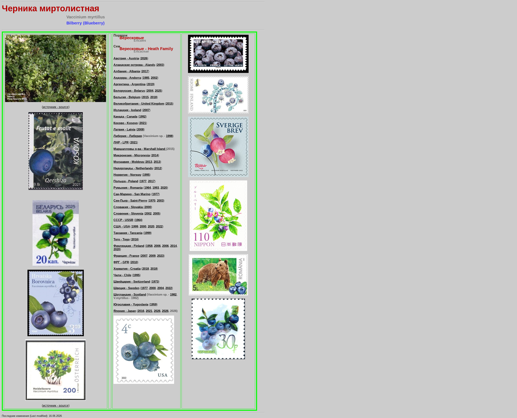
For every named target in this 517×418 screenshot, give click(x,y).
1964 (147, 187)
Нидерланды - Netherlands (133, 168)
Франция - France (126, 255)
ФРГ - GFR (121, 262)
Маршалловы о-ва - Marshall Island (139, 149)
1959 (153, 304)
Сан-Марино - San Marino (131, 194)
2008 (140, 129)
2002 (154, 77)
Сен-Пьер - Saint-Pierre (130, 200)
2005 (156, 213)
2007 (146, 110)
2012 (158, 168)
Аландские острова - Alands (134, 64)
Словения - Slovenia (128, 213)
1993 (155, 187)
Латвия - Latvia (124, 129)
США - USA (121, 226)
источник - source (55, 107)
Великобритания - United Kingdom (138, 103)
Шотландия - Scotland (129, 294)
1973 (155, 281)
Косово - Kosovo (125, 123)
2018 (153, 97)
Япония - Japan (124, 311)
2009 (152, 255)
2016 (134, 239)
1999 (135, 226)
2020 (164, 187)
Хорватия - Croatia (127, 268)
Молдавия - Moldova (129, 161)
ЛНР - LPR (121, 142)
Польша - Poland (125, 181)
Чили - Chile (122, 275)
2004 (150, 90)
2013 (149, 161)
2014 (155, 155)
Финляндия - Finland (128, 245)
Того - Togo (121, 239)
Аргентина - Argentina (129, 84)
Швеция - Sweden (126, 288)
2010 (134, 262)
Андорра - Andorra (127, 77)
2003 (160, 64)
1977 (143, 181)
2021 (143, 123)
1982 (173, 294)
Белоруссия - (123, 90)
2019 (150, 84)
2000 (148, 207)
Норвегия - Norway (127, 174)
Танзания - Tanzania (127, 233)
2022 (159, 226)
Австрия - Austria (126, 58)
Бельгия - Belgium (126, 97)
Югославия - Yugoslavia (130, 304)
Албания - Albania (126, 71)
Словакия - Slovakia (128, 207)
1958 (149, 245)
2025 (158, 90)
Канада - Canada (125, 116)
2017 (145, 71)
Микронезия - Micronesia (131, 155)
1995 (146, 174)
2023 (160, 255)
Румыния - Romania (128, 187)
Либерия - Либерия (127, 136)
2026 (144, 58)
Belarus (139, 90)
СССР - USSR (123, 220)
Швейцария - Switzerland (131, 281)
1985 (146, 77)
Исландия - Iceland (127, 110)
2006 (157, 245)
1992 (142, 116)
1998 (169, 136)
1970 (152, 200)
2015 (145, 97)
